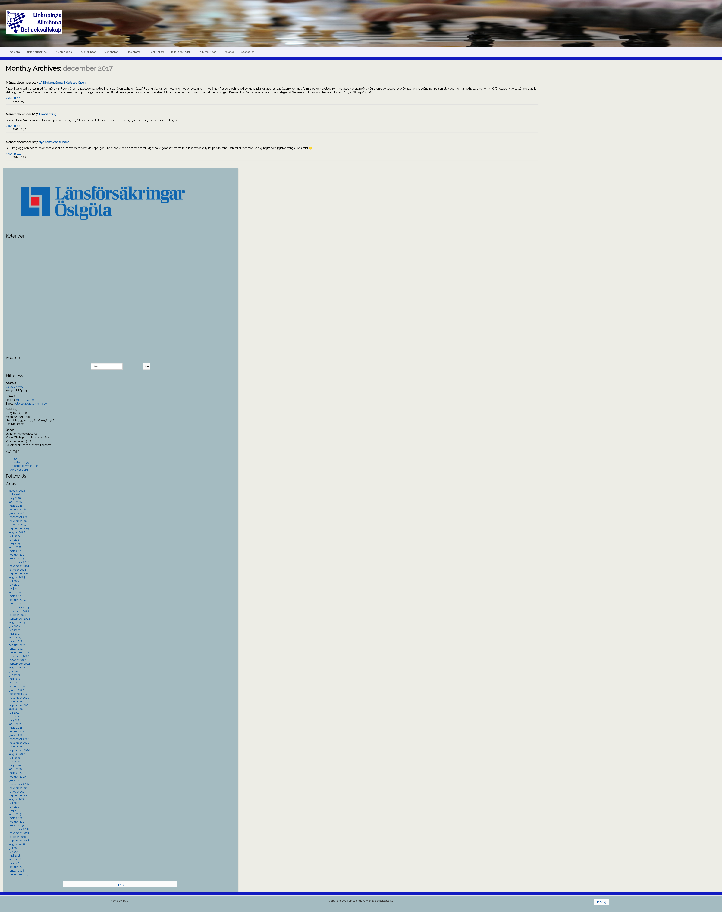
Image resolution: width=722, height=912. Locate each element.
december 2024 (19, 562)
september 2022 (19, 663)
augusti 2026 (17, 490)
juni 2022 (14, 675)
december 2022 (19, 652)
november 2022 (19, 656)
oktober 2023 (17, 614)
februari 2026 (17, 509)
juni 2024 (14, 584)
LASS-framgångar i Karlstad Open (62, 82)
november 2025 (19, 520)
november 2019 (19, 787)
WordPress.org (18, 469)
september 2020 (19, 750)
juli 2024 (14, 580)
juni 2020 (15, 761)
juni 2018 (14, 851)
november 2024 (19, 565)
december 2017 (19, 874)
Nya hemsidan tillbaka (54, 142)
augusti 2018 (17, 844)
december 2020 (19, 738)
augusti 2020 (17, 754)
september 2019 (19, 795)
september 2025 (19, 528)
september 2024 (19, 573)
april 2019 (15, 814)
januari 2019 (16, 825)
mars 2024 (15, 596)
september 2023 (19, 618)
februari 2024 (17, 599)
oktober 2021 (17, 701)
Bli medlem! (13, 51)
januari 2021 (16, 735)
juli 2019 (14, 802)
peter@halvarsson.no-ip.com (31, 403)
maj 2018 (14, 855)
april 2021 (15, 723)
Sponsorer (248, 51)
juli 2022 (14, 671)
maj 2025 (14, 543)
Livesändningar (86, 51)
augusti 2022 (17, 667)
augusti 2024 (17, 577)
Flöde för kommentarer (23, 465)
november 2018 (19, 833)
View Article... (14, 97)
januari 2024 (16, 603)
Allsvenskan (111, 51)
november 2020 (19, 742)
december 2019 (19, 784)
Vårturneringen (207, 51)
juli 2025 (14, 535)
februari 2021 (17, 731)
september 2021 (19, 705)
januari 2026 (16, 513)
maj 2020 (15, 765)
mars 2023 (15, 641)
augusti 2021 (17, 708)
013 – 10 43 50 (25, 399)
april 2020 (15, 769)
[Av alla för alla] (364, 17)
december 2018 (19, 829)
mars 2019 (15, 817)
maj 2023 (15, 633)
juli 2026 (14, 494)
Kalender (229, 51)
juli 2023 (14, 626)
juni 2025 (14, 539)
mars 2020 (16, 772)
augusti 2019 (17, 799)
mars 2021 (15, 727)
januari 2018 (16, 870)
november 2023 (19, 611)
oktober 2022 (17, 659)
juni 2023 (14, 629)
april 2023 (15, 637)
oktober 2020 (17, 746)
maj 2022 (15, 678)
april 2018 (15, 859)
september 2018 (19, 840)
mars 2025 (15, 550)
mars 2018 (15, 863)
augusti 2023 (17, 622)
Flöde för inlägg (19, 462)
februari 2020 (17, 776)
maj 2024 (15, 588)
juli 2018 (14, 848)
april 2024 (15, 592)
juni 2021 (14, 716)
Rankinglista (157, 51)
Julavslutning (47, 114)
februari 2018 (17, 866)
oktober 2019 (17, 791)
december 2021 (19, 693)
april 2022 (15, 682)
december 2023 (19, 607)
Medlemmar (134, 51)
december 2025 (19, 517)
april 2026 (15, 501)
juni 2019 (14, 806)
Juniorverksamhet (37, 51)
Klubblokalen (64, 51)
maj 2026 (15, 498)
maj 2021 (14, 720)
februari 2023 (17, 644)
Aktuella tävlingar (180, 51)
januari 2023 (16, 648)
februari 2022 (17, 686)
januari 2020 (16, 780)
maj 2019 (14, 810)
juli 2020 (14, 757)
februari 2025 (17, 554)
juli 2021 (14, 712)
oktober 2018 (17, 836)
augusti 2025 (17, 532)
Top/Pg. (120, 884)
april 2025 (15, 547)
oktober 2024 (17, 569)
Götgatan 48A (14, 386)
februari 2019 (17, 821)
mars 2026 (16, 505)
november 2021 (19, 697)
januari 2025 (16, 558)
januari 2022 (16, 690)
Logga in (14, 458)
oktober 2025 (17, 524)
